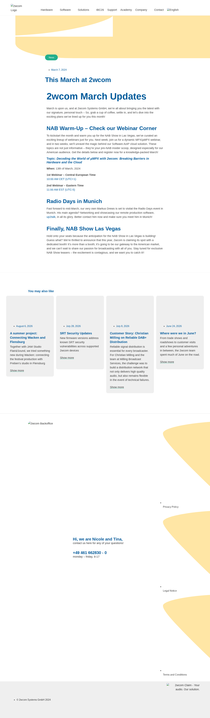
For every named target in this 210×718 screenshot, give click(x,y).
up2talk (51, 216)
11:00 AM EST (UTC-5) (61, 189)
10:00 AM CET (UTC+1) (61, 179)
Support (112, 9)
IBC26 (100, 9)
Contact (159, 9)
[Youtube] (119, 699)
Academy (126, 9)
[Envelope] (102, 699)
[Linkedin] (111, 699)
